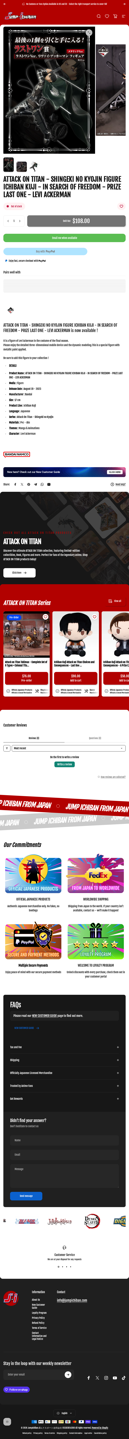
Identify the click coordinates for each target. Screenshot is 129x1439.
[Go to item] (8, 164)
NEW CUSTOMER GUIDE (44, 1016)
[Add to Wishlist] (121, 206)
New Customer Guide (38, 1306)
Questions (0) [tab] (95, 738)
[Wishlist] (107, 16)
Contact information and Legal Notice (39, 1336)
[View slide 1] (58, 1267)
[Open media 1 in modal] (89, 32)
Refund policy (27, 1433)
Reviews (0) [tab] (34, 738)
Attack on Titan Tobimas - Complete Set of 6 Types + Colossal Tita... (26, 663)
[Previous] (4, 4)
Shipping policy (62, 1433)
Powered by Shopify (100, 1427)
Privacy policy (37, 1433)
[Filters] (6, 748)
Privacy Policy (38, 1317)
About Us (36, 1299)
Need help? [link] (121, 484)
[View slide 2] (62, 1267)
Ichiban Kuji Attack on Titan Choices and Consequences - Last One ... (74, 663)
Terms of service (50, 1433)
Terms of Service (39, 1327)
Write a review (64, 764)
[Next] (124, 4)
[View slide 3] (66, 1267)
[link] (33, 874)
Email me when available (64, 238)
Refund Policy (38, 1322)
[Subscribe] (68, 1374)
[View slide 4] (71, 1267)
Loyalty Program (39, 1312)
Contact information (75, 1433)
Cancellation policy (100, 1433)
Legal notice (88, 1433)
